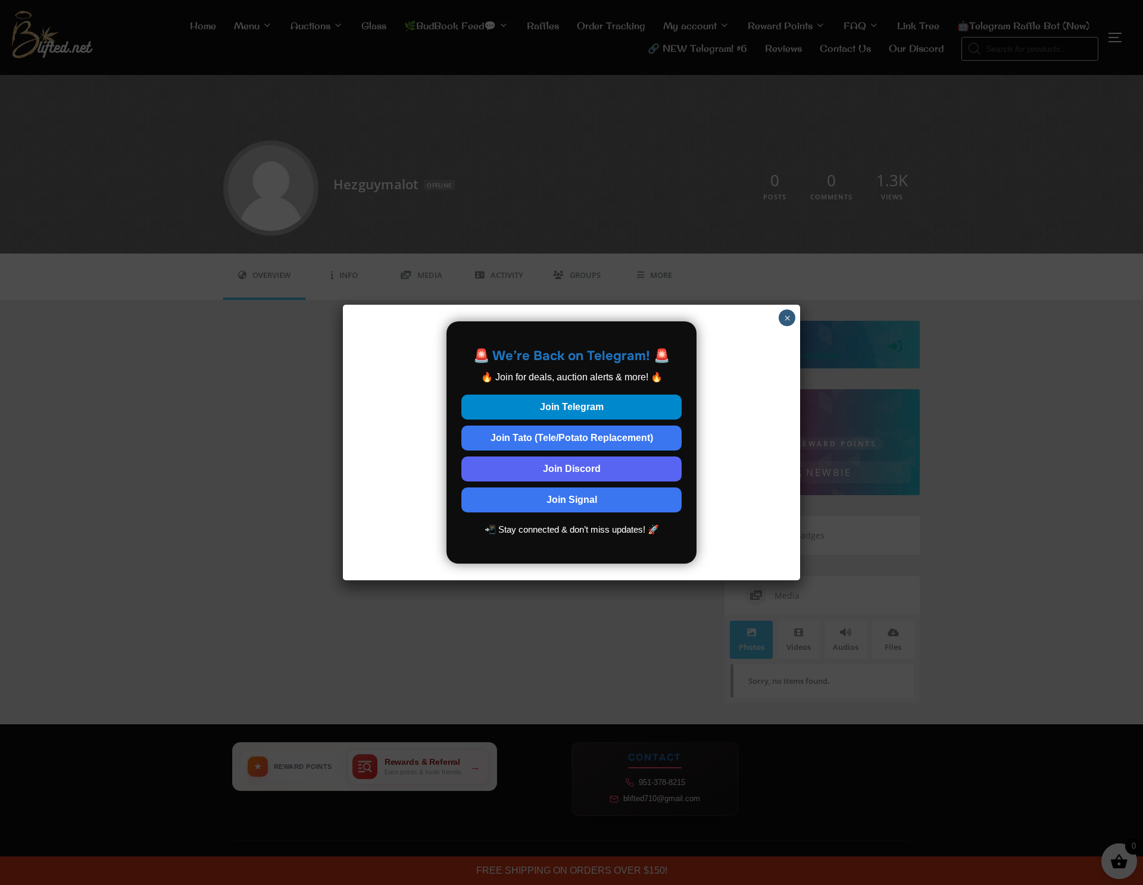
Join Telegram (572, 407)
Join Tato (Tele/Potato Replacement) (572, 438)
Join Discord (572, 469)
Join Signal (571, 500)
